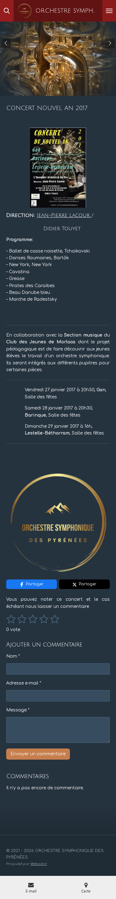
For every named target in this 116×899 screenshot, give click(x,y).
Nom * (13, 656)
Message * (17, 710)
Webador (39, 864)
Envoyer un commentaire (38, 754)
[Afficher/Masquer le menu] (109, 11)
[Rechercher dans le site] (7, 11)
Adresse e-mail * (23, 683)
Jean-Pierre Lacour (64, 215)
